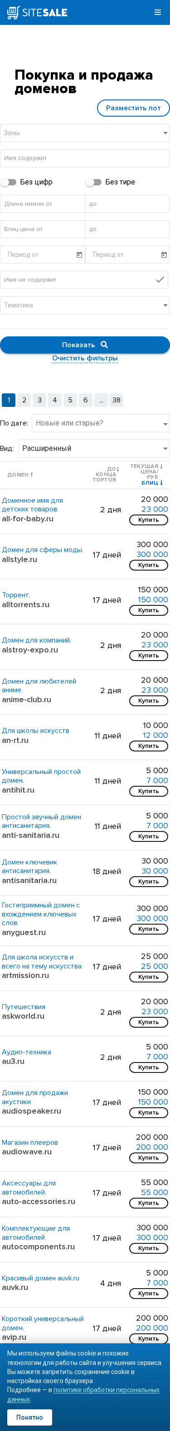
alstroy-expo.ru (30, 650)
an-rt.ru (15, 740)
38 (116, 400)
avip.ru (14, 1337)
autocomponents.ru (38, 1247)
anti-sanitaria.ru (30, 835)
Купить (148, 520)
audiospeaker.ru (31, 1111)
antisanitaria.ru (29, 880)
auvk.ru (15, 1287)
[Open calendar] (79, 255)
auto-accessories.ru (38, 1201)
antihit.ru (18, 790)
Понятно (29, 1417)
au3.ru (13, 1061)
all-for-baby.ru (27, 519)
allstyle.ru (19, 559)
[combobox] (87, 137)
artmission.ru (25, 975)
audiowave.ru (27, 1152)
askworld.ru (23, 1016)
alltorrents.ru (25, 604)
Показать (81, 344)
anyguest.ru (24, 932)
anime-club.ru (26, 699)
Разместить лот (133, 108)
